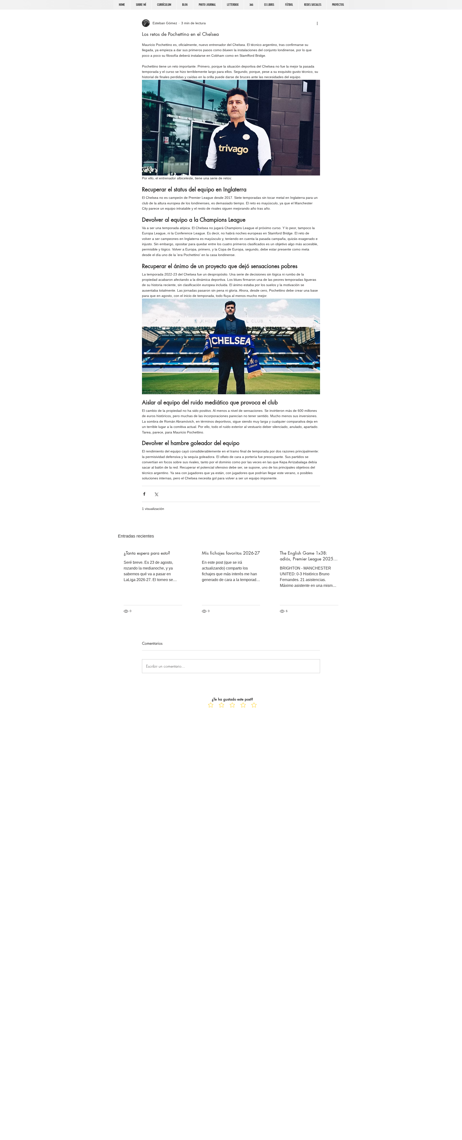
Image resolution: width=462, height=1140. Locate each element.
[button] (312, 5)
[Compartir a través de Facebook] (144, 494)
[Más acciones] (317, 23)
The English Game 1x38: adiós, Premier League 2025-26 (307, 556)
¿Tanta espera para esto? (147, 553)
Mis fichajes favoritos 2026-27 (231, 553)
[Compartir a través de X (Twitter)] (156, 494)
